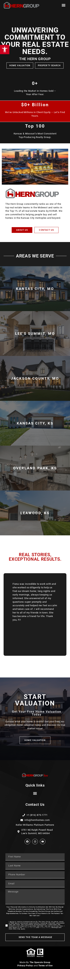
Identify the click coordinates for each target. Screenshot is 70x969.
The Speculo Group (40, 962)
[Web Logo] (21, 5)
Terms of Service (29, 927)
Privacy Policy (44, 927)
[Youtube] (42, 841)
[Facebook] (27, 841)
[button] (63, 5)
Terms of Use (45, 965)
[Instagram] (35, 841)
